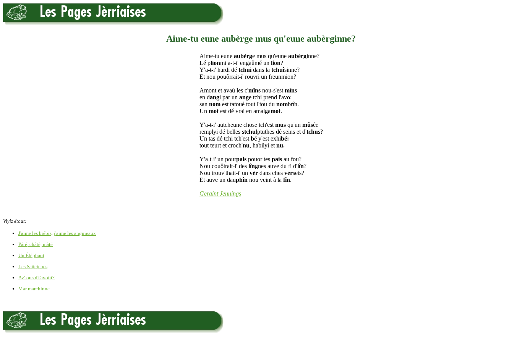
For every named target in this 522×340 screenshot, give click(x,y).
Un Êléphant (31, 255)
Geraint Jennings (220, 193)
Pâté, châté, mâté (35, 244)
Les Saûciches (32, 266)
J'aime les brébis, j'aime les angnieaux (57, 233)
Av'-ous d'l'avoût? (36, 277)
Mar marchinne (34, 288)
